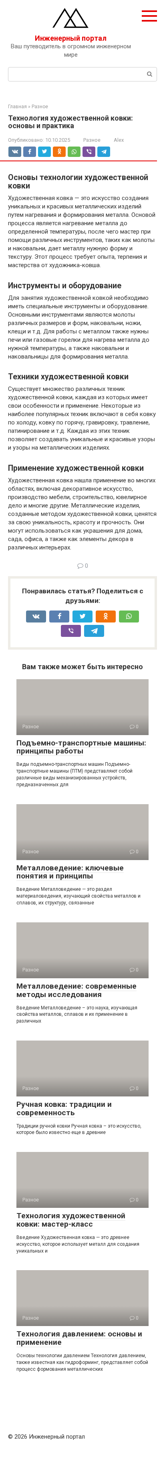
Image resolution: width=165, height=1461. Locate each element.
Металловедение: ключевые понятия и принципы (70, 872)
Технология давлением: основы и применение (79, 1338)
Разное (92, 140)
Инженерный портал (71, 38)
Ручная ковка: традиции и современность (64, 1108)
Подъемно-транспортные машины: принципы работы (81, 747)
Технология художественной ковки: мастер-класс (70, 1220)
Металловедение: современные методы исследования (76, 990)
